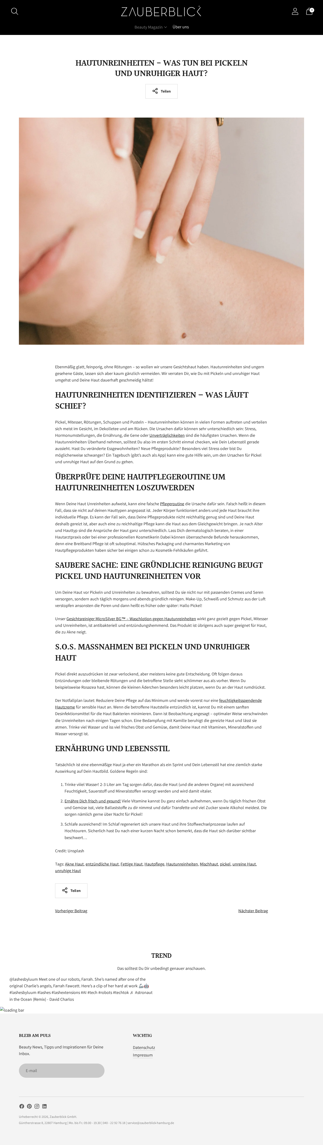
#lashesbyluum (22, 992)
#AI (84, 992)
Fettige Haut (132, 864)
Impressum (143, 1055)
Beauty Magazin (149, 27)
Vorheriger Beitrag (71, 910)
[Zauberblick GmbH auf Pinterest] (29, 1107)
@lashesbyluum (23, 979)
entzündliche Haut (102, 864)
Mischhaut (209, 864)
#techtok (121, 992)
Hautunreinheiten (182, 864)
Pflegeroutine (172, 503)
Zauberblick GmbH (63, 1117)
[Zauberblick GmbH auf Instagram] (37, 1107)
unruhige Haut (68, 870)
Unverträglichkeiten (167, 435)
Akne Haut (74, 864)
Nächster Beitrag (253, 910)
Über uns (181, 27)
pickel (225, 864)
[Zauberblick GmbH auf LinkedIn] (44, 1107)
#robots (105, 992)
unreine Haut (244, 864)
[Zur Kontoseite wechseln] (295, 11)
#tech (92, 992)
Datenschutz (144, 1047)
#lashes (44, 992)
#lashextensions (66, 992)
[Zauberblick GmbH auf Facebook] (22, 1107)
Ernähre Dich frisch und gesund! (93, 801)
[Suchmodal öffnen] (14, 11)
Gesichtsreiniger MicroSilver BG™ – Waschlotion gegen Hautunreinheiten (131, 618)
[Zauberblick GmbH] (161, 11)
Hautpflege (154, 864)
